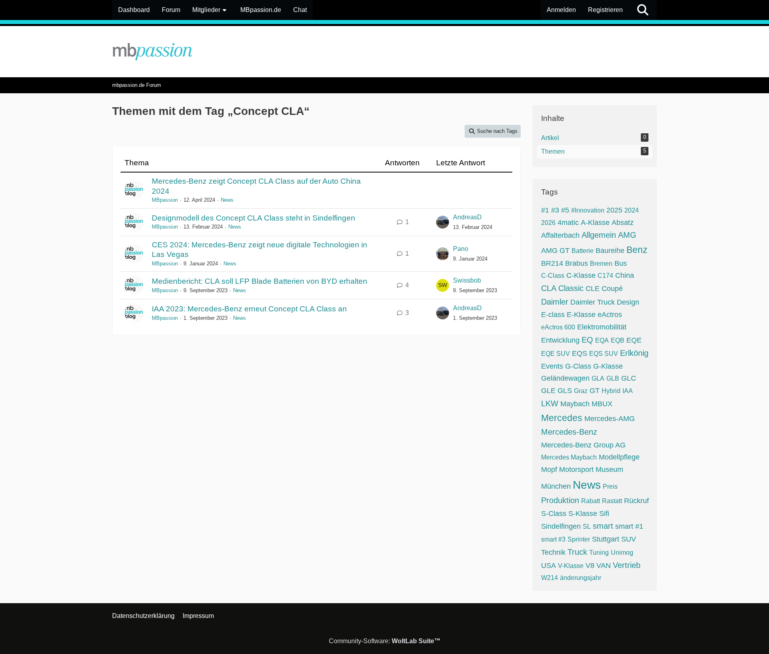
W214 (549, 577)
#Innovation (587, 210)
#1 (545, 210)
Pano (460, 248)
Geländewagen (565, 378)
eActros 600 (558, 327)
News (227, 200)
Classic (571, 288)
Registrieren (605, 9)
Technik (553, 552)
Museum (609, 469)
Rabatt (590, 501)
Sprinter (579, 539)
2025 (614, 210)
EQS (579, 353)
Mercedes (561, 418)
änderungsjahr (580, 577)
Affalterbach (560, 235)
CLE (593, 289)
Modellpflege (619, 457)
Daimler (554, 301)
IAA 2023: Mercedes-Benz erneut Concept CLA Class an (249, 309)
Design (628, 302)
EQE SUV (555, 353)
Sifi (604, 514)
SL (587, 526)
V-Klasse (571, 565)
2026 (548, 222)
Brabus (576, 263)
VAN (603, 566)
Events (552, 366)
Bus (620, 263)
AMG (627, 235)
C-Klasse (581, 275)
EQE (634, 340)
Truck (577, 552)
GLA (598, 378)
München (556, 486)
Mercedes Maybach (569, 457)
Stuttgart (605, 539)
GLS (565, 391)
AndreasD (467, 217)
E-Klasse (581, 315)
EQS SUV (603, 353)
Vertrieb (626, 565)
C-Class (552, 275)
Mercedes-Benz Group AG (583, 445)
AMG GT (555, 251)
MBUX (602, 404)
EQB (617, 340)
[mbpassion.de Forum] (384, 51)
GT (595, 391)
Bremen (601, 263)
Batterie (583, 250)
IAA (627, 390)
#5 (565, 210)
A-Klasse (595, 223)
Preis (610, 486)
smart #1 (629, 526)
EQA (602, 340)
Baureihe (610, 251)
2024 (631, 210)
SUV (628, 539)
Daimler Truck (592, 302)
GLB (612, 378)
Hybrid (611, 390)
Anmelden (561, 9)
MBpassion (165, 200)
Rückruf (636, 501)
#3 (555, 210)
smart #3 (553, 539)
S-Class (553, 514)
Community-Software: (385, 641)
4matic (568, 223)
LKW (549, 403)
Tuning (599, 552)
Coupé (612, 289)
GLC (628, 378)
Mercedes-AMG (609, 419)
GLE (548, 391)
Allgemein (599, 235)
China (624, 275)
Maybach (575, 404)
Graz (581, 390)
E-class (553, 315)
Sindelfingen (561, 526)
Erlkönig (634, 353)
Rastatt (612, 501)
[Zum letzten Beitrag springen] (442, 222)
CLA (548, 288)
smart (603, 526)
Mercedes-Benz (569, 431)
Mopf (549, 469)
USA (548, 566)
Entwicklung (560, 340)
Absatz (623, 223)
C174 (605, 275)
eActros (610, 315)
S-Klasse (582, 514)
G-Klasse (608, 366)
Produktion (560, 500)
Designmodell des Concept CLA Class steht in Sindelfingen (253, 218)
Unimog (622, 552)
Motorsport (576, 469)
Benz (637, 250)
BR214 (552, 263)
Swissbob (467, 280)
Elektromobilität (601, 327)
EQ (587, 339)
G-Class (578, 366)
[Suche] (643, 10)
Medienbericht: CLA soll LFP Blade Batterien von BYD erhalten (259, 281)
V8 (590, 566)
